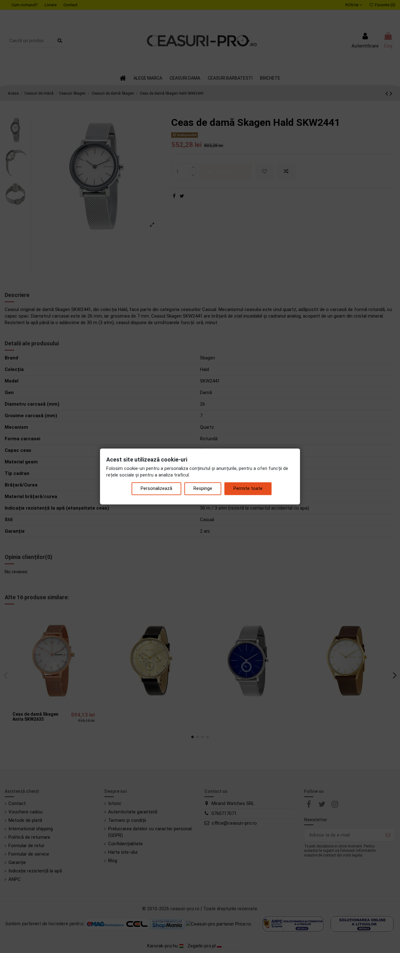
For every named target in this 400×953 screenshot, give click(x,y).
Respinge (202, 488)
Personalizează (156, 488)
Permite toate (247, 488)
